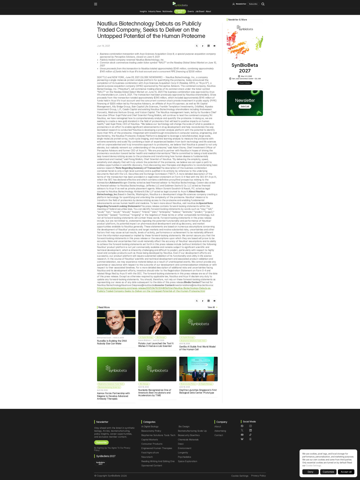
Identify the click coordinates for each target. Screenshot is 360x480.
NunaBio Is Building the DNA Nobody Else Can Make (112, 342)
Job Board (199, 11)
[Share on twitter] (196, 46)
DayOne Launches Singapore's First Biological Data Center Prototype (198, 391)
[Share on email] (214, 46)
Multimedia (167, 11)
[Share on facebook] (202, 46)
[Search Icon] (263, 4)
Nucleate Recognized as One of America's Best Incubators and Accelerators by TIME (155, 393)
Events (191, 11)
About (208, 11)
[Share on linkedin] (208, 46)
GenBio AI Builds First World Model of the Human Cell (197, 348)
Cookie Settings (313, 465)
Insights (143, 11)
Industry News (154, 11)
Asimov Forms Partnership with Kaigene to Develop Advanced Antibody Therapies (113, 396)
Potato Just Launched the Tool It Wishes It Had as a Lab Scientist (156, 344)
